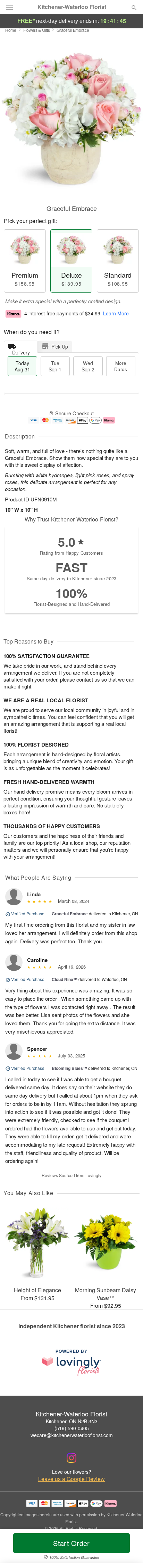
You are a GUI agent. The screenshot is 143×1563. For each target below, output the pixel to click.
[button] (128, 1547)
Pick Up (59, 346)
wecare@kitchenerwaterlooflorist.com (72, 1435)
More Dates (120, 366)
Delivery (21, 351)
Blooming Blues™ (69, 1068)
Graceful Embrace (70, 913)
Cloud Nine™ (64, 979)
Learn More (116, 313)
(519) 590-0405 (71, 1428)
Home (10, 30)
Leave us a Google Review (71, 1479)
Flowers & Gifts (36, 30)
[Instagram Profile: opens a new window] (71, 1458)
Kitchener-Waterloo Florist (71, 7)
